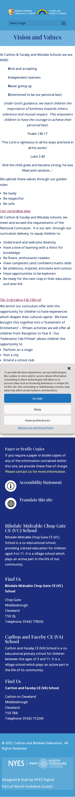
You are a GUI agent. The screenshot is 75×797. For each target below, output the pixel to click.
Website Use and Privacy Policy (35, 428)
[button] (69, 368)
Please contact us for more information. (35, 471)
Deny (37, 409)
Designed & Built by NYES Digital (28, 779)
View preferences (37, 420)
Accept (38, 398)
